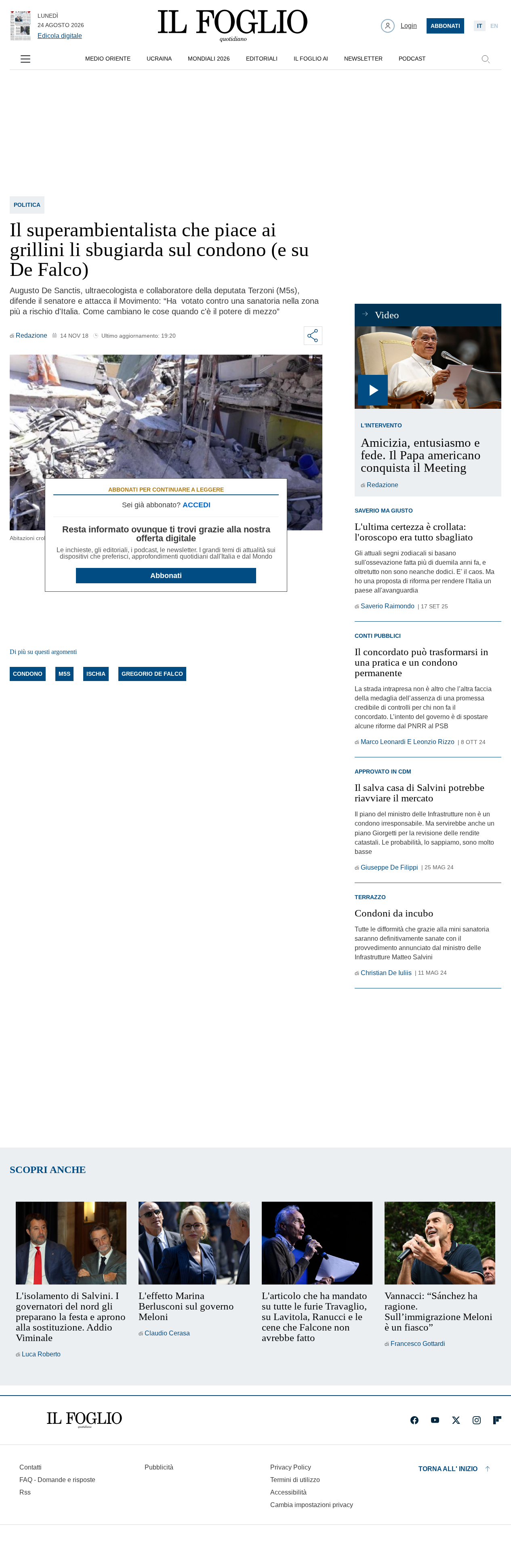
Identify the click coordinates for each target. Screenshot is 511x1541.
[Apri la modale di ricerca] (485, 59)
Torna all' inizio (447, 1468)
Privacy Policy (290, 1467)
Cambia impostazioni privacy (311, 1505)
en (494, 26)
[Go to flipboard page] (497, 1420)
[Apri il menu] (25, 59)
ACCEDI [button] (196, 505)
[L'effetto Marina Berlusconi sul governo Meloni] (194, 1243)
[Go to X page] (456, 1420)
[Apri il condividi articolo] (313, 335)
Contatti (30, 1467)
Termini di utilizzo (295, 1479)
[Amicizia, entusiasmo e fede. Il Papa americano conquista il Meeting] (428, 367)
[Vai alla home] (232, 26)
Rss (25, 1492)
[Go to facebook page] (414, 1420)
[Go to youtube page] (435, 1420)
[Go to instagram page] (477, 1420)
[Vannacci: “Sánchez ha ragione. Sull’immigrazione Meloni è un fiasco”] (440, 1243)
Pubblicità (159, 1467)
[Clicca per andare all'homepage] (84, 1420)
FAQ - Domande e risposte (57, 1479)
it (479, 26)
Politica (27, 205)
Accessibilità (288, 1492)
